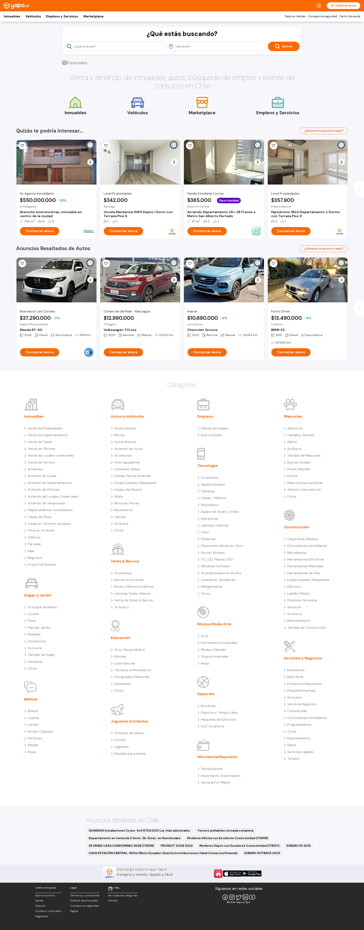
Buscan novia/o (299, 462)
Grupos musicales (214, 656)
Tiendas (113, 900)
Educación (120, 637)
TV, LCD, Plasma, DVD (217, 559)
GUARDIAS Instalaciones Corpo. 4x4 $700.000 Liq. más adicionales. (140, 830)
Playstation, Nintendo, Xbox (222, 545)
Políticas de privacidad (84, 900)
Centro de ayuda (349, 16)
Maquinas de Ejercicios (218, 719)
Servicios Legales (300, 752)
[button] (90, 162)
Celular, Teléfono (213, 498)
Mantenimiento (298, 620)
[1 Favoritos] (22, 263)
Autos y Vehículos (127, 416)
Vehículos (33, 16)
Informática (209, 505)
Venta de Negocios (302, 704)
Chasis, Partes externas (132, 476)
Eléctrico (294, 586)
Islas (31, 551)
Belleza (30, 699)
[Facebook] (225, 897)
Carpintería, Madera (302, 539)
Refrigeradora (211, 586)
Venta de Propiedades (45, 428)
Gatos (292, 442)
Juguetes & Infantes (130, 721)
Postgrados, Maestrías (131, 677)
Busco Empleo (212, 435)
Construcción (296, 527)
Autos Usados (125, 428)
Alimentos (295, 428)
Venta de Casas (40, 442)
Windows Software (215, 566)
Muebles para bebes (130, 753)
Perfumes (35, 738)
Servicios (294, 607)
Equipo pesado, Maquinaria (135, 483)
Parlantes (208, 539)
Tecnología (207, 465)
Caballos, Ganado (300, 435)
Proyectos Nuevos (42, 564)
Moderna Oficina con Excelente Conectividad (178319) (227, 838)
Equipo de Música (128, 489)
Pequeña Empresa (301, 690)
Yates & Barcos (125, 561)
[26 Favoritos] (106, 145)
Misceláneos (296, 552)
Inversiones (296, 670)
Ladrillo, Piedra (298, 593)
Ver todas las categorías (123, 895)
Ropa (32, 752)
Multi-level (295, 677)
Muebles (34, 634)
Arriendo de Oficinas (43, 489)
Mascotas (293, 416)
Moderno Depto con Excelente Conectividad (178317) (239, 846)
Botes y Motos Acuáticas (134, 586)
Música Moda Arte (214, 624)
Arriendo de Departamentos (50, 483)
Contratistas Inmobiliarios (307, 545)
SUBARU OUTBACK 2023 (262, 853)
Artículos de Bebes (42, 607)
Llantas (120, 517)
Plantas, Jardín (39, 627)
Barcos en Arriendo (129, 580)
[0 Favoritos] (22, 145)
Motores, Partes (126, 503)
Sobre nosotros (45, 895)
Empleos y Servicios (62, 16)
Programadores (299, 724)
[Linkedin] (245, 897)
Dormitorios (37, 641)
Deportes (206, 693)
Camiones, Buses (127, 469)
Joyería (33, 718)
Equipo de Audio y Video (220, 511)
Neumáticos (123, 510)
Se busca (35, 648)
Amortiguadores (127, 462)
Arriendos (35, 469)
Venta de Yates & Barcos (133, 600)
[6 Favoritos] (190, 145)
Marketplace (93, 16)
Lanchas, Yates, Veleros (132, 593)
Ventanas (35, 661)
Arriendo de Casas (42, 476)
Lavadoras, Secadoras (218, 580)
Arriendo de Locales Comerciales (53, 496)
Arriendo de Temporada (46, 503)
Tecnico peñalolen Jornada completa (225, 830)
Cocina (33, 614)
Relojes (33, 745)
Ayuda (39, 900)
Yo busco (121, 607)
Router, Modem (213, 552)
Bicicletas (208, 706)
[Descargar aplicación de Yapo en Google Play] (251, 873)
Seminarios (122, 684)
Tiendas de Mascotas (304, 455)
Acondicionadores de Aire (221, 573)
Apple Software (213, 484)
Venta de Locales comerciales (51, 455)
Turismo (293, 758)
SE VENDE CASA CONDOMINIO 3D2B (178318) (121, 846)
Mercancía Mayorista (217, 756)
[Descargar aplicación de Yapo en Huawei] (218, 873)
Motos (119, 435)
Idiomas (120, 656)
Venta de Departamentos (47, 435)
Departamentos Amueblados (50, 510)
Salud (291, 745)
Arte (204, 636)
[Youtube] (252, 897)
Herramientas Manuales (305, 566)
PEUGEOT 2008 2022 (177, 846)
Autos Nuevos (125, 442)
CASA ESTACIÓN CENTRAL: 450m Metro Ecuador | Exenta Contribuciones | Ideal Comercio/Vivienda (163, 853)
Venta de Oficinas (41, 448)
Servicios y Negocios (303, 658)
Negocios (35, 557)
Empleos (205, 416)
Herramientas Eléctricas (305, 559)
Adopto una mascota (304, 489)
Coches (120, 740)
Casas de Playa (39, 517)
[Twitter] (238, 897)
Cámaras (208, 491)
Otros (32, 668)
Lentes (33, 724)
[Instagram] (232, 897)
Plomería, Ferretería (302, 600)
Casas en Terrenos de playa (49, 523)
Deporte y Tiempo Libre (219, 712)
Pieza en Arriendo (41, 530)
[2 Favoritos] (273, 145)
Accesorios (123, 455)
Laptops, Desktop (215, 525)
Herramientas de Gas (303, 573)
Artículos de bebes (129, 733)
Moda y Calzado (40, 731)
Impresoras (209, 518)
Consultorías (297, 711)
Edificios (34, 537)
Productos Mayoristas (304, 684)
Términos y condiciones (84, 895)
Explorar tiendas (295, 16)
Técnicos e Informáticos (132, 670)
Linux (205, 532)
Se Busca (121, 523)
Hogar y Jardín (37, 595)
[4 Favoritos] (190, 263)
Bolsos (33, 711)
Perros (292, 476)
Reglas (74, 911)
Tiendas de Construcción (306, 627)
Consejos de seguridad (322, 16)
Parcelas (34, 544)
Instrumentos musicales (219, 642)
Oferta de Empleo (214, 428)
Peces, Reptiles (298, 469)
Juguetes (121, 746)
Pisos (32, 620)
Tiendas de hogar (41, 654)
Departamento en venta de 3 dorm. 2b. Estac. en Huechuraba (134, 838)
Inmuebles (12, 16)
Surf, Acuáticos (212, 726)
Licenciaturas (124, 663)
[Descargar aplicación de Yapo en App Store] (232, 873)
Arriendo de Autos (128, 448)
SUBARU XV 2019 (298, 846)
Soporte (40, 905)
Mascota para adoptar (305, 483)
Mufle (118, 496)
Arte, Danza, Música (129, 649)
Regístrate (41, 916)
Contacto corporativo (48, 911)
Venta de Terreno (41, 462)
